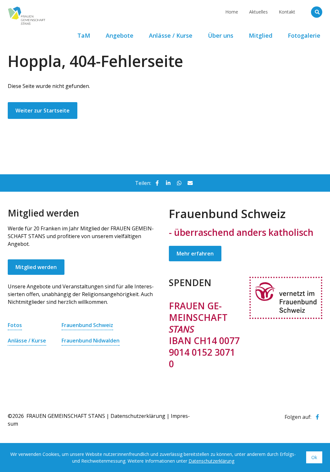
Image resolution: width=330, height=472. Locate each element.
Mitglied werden (36, 267)
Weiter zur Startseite (42, 110)
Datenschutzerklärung (138, 415)
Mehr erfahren (195, 253)
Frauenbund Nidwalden (91, 340)
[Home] (53, 8)
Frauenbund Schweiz (87, 325)
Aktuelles (258, 12)
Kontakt (287, 12)
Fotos (15, 325)
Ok (314, 457)
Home (231, 12)
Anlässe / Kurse (27, 340)
